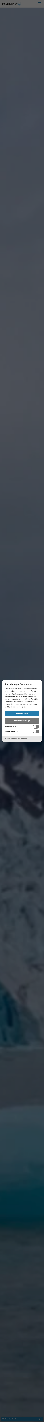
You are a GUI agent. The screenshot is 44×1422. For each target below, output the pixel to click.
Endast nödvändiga (22, 720)
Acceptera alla (22, 713)
